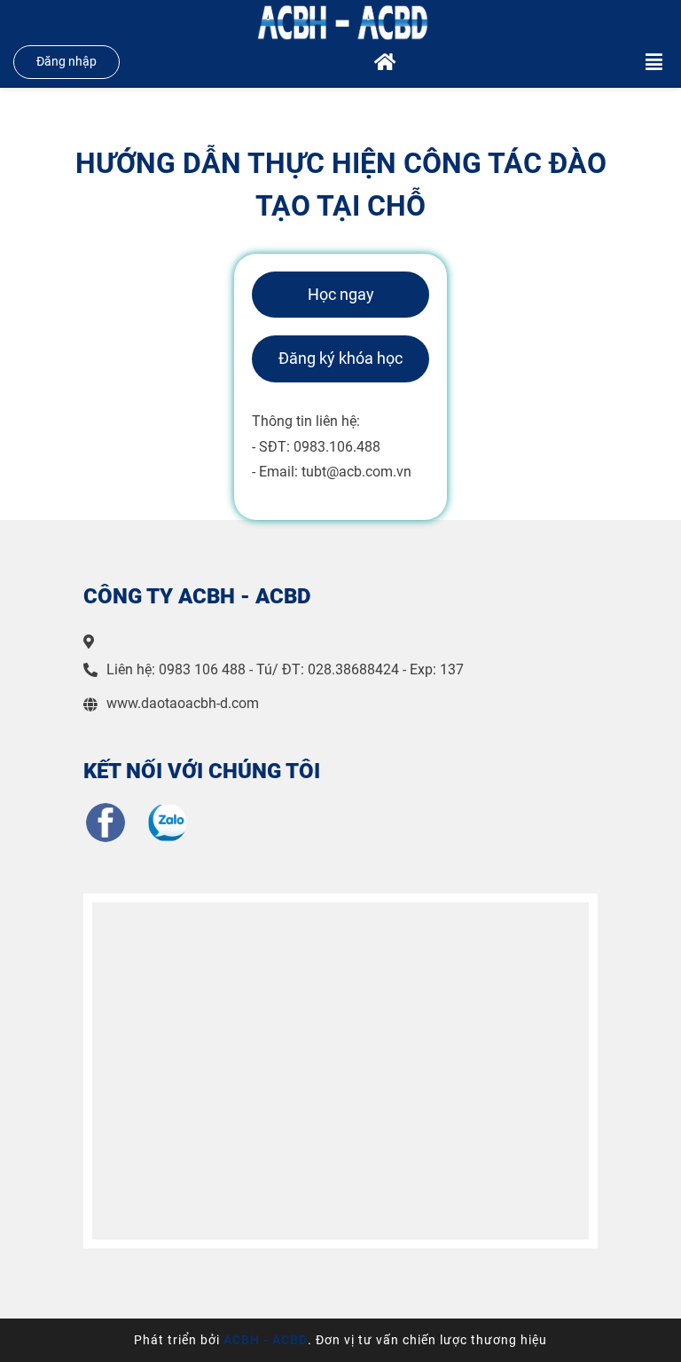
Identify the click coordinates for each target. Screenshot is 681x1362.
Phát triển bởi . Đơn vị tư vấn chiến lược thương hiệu (340, 1340)
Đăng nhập (66, 61)
